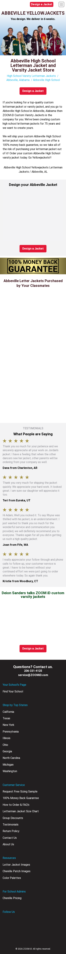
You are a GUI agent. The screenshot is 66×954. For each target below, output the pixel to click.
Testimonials (10, 824)
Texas (6, 718)
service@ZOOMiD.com (33, 675)
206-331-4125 (33, 670)
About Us (8, 844)
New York (8, 725)
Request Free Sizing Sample (20, 791)
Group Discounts (13, 818)
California (8, 711)
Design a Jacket (41, 4)
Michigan (8, 764)
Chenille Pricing (12, 898)
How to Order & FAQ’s (16, 804)
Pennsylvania (11, 731)
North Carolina (11, 758)
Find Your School (13, 691)
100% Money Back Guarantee (21, 798)
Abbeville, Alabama (18, 80)
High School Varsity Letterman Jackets (31, 76)
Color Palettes (12, 878)
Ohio (5, 745)
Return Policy (11, 831)
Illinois (6, 738)
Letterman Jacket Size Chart (21, 811)
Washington (10, 771)
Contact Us (10, 837)
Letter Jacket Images (16, 864)
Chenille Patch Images (16, 871)
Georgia (7, 751)
